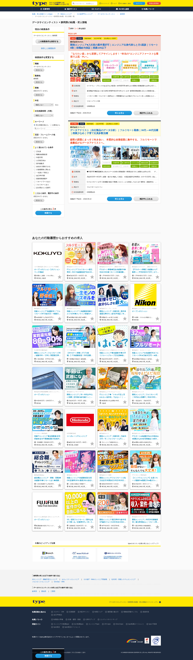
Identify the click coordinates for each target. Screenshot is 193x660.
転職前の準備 (58, 619)
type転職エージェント (136, 624)
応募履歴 (72, 612)
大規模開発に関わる (43, 169)
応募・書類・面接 (74, 619)
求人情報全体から (42, 125)
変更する (39, 70)
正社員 (38, 151)
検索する (48, 213)
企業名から (56, 125)
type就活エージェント (72, 627)
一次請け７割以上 (42, 173)
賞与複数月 (40, 163)
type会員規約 (67, 652)
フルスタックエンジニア (40, 582)
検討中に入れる (146, 113)
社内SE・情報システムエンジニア (123, 579)
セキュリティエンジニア (70, 579)
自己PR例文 (58, 615)
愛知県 (43, 591)
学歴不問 (39, 157)
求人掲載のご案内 (125, 3)
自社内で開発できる (43, 166)
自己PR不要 (40, 176)
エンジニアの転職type (61, 624)
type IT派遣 (153, 624)
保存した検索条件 (48, 48)
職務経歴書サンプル (131, 612)
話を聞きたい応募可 (43, 188)
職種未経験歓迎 (41, 154)
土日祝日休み (41, 160)
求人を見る (119, 113)
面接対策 (146, 612)
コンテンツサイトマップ (108, 619)
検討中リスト (85, 612)
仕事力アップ (90, 619)
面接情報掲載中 (41, 179)
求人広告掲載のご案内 (78, 652)
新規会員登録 (154, 3)
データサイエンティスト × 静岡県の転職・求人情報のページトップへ (133, 602)
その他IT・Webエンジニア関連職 (95, 579)
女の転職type (79, 624)
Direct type (119, 624)
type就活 (57, 627)
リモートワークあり (43, 182)
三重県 (53, 591)
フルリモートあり (42, 185)
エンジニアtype (93, 624)
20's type (107, 624)
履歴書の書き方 (113, 612)
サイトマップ (105, 3)
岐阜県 (34, 591)
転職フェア (99, 612)
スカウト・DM (59, 612)
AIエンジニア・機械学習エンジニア (44, 579)
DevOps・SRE (59, 582)
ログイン (139, 3)
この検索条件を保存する (48, 41)
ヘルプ (115, 3)
